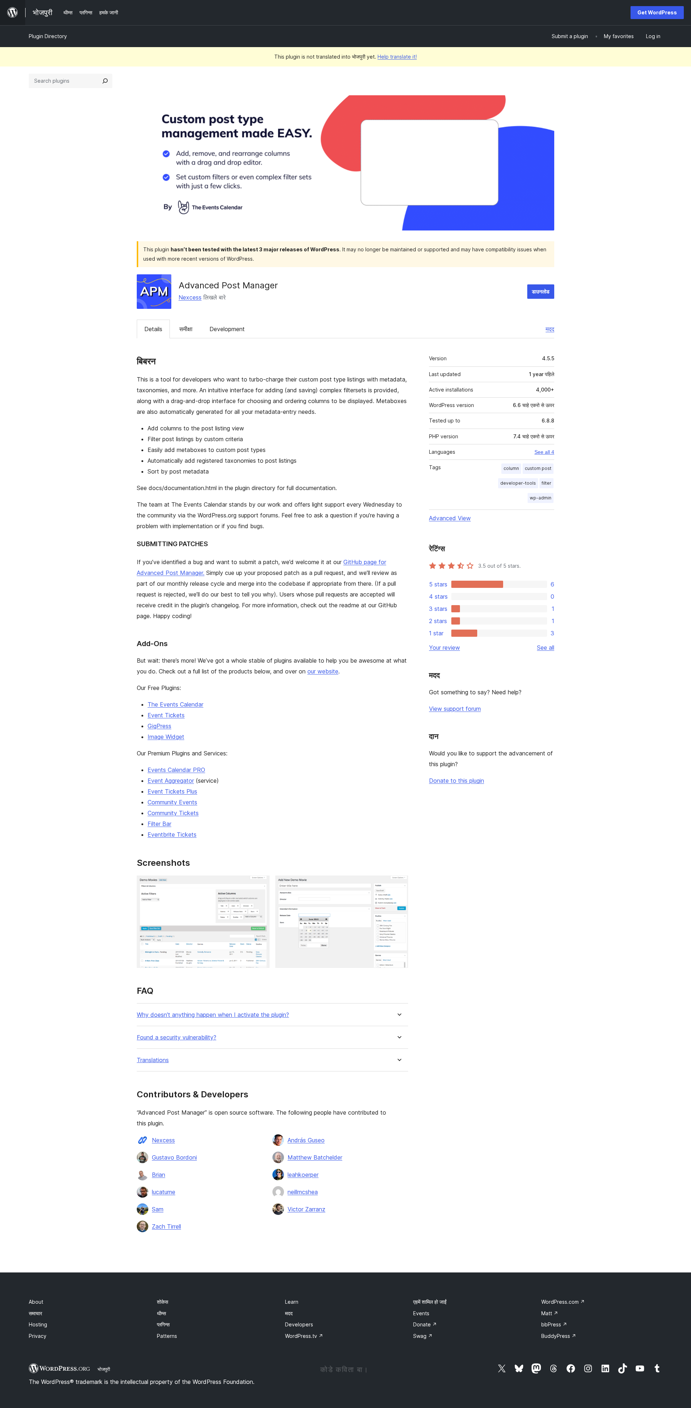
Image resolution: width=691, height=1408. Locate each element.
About (36, 1302)
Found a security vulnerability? (176, 1037)
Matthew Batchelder (315, 1157)
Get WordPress (657, 12)
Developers (299, 1324)
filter (546, 483)
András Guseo (306, 1140)
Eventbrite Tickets (172, 834)
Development (227, 329)
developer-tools (518, 483)
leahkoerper (303, 1174)
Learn (291, 1302)
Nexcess (190, 297)
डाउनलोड (541, 291)
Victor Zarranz (306, 1209)
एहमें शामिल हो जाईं (430, 1302)
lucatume (163, 1192)
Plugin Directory (48, 36)
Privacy (37, 1336)
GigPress (159, 726)
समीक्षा (186, 329)
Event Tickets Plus (172, 791)
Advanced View (450, 518)
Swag (423, 1336)
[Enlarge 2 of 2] (398, 885)
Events (421, 1313)
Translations (153, 1060)
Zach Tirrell (166, 1226)
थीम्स (161, 1313)
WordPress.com (563, 1302)
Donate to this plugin (456, 780)
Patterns (167, 1336)
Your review (444, 647)
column (511, 468)
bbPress (554, 1324)
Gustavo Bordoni (174, 1157)
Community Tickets (173, 813)
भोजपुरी (104, 1369)
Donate (425, 1324)
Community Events (172, 802)
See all (545, 647)
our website (322, 671)
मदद (550, 329)
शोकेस (162, 1302)
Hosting (38, 1324)
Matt (549, 1313)
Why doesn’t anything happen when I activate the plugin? (213, 1014)
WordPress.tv (304, 1336)
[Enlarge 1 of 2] (259, 885)
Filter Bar (159, 823)
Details (153, 329)
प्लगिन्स (163, 1324)
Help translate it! (397, 57)
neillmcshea (303, 1192)
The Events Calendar (175, 704)
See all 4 (544, 452)
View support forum (455, 708)
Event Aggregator (171, 780)
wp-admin (540, 497)
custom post (538, 468)
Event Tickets (166, 715)
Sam (157, 1209)
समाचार (35, 1313)
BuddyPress (558, 1336)
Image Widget (166, 736)
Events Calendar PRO (176, 769)
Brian (158, 1174)
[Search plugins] (105, 81)
